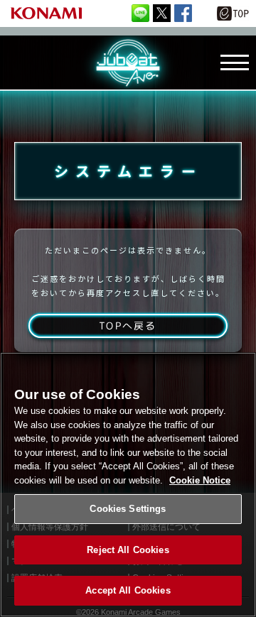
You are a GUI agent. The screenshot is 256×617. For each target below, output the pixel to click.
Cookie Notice (199, 480)
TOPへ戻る (127, 325)
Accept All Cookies (127, 590)
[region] (128, 484)
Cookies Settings (128, 508)
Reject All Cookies (128, 550)
